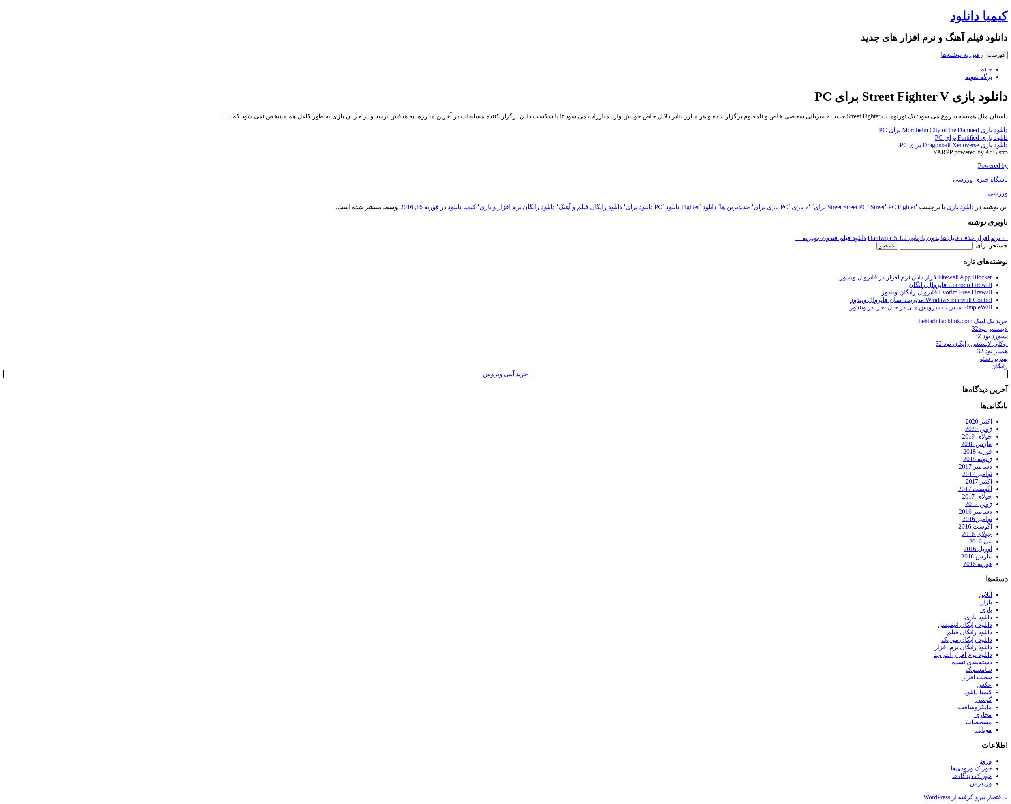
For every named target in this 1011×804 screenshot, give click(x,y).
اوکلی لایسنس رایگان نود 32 (972, 343)
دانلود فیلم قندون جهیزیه (830, 237)
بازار (986, 602)
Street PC (855, 207)
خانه (986, 69)
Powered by (993, 165)
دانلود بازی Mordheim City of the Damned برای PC (943, 130)
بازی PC (792, 207)
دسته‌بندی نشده (972, 662)
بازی (986, 609)
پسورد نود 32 (991, 336)
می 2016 (980, 541)
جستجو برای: (991, 245)
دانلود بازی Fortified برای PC (971, 137)
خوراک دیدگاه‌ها (972, 775)
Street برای (828, 207)
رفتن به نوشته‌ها (962, 54)
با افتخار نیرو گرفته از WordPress (965, 797)
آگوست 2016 (975, 526)
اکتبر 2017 (979, 481)
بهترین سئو (994, 358)
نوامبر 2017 (977, 473)
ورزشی (998, 193)
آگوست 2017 (975, 488)
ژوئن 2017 (978, 503)
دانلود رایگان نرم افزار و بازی (517, 207)
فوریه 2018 (977, 451)
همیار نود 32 (992, 351)
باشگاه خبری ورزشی (980, 179)
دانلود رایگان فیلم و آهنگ (590, 207)
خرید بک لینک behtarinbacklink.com (963, 321)
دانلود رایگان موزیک (966, 639)
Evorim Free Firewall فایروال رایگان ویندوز (936, 292)
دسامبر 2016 (975, 511)
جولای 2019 (977, 436)
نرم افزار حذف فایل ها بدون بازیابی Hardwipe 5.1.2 (938, 237)
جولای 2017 (977, 496)
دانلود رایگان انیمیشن (965, 624)
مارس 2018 (976, 443)
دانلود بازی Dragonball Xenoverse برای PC (954, 145)
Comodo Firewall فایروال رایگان (950, 284)
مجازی (983, 714)
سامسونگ (979, 669)
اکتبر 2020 (979, 421)
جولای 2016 (977, 533)
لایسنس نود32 (990, 328)
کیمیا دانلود (979, 16)
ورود (986, 760)
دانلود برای (639, 207)
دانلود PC (667, 207)
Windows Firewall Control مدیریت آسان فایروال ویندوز (921, 299)
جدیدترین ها (735, 207)
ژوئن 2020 (978, 428)
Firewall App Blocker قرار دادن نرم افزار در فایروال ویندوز (916, 277)
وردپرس (981, 783)
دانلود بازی (960, 207)
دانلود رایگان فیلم (969, 632)
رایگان (999, 366)
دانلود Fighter (698, 207)
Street (877, 207)
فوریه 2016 (977, 563)
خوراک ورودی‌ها (971, 768)
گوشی (983, 699)
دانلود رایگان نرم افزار (963, 647)
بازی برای (766, 207)
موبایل (983, 729)
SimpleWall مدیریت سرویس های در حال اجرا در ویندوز (921, 307)
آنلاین (985, 594)
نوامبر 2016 (977, 518)
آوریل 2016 (978, 548)
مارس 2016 (976, 556)
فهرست (996, 55)
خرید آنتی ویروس (505, 374)
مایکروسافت (975, 707)
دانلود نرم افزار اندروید (963, 654)
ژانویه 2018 (977, 458)
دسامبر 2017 (975, 466)
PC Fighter (901, 207)
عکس (984, 684)
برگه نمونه (978, 76)
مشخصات (979, 722)
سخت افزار (977, 677)
